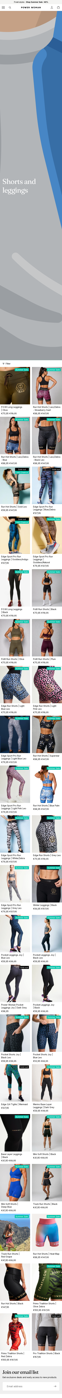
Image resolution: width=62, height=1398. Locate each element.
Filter (8, 363)
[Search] (10, 7)
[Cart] (58, 7)
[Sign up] (55, 1386)
